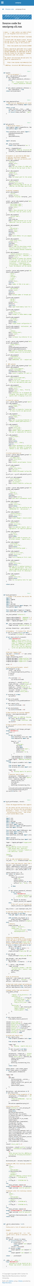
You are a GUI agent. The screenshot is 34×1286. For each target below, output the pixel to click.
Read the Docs (7, 1282)
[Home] (3, 9)
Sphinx (11, 1281)
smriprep (18, 3)
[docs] (28, 71)
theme (20, 1281)
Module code (9, 9)
